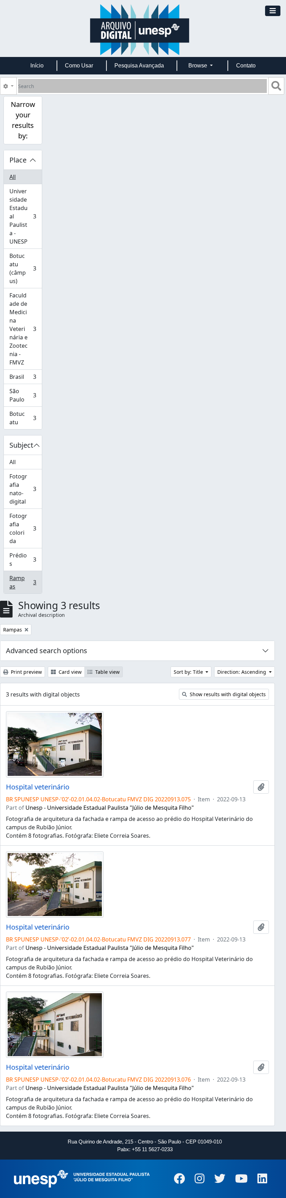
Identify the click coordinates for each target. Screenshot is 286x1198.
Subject (21, 445)
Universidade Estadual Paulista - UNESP (22, 216)
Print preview (25, 672)
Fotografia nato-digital (22, 488)
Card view (69, 672)
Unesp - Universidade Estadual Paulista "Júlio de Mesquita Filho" (109, 807)
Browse (198, 65)
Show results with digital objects (227, 694)
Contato (246, 65)
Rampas (22, 582)
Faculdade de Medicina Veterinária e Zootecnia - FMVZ (22, 328)
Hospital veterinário (37, 787)
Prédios (22, 559)
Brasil (22, 378)
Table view (107, 672)
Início (37, 65)
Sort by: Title (189, 672)
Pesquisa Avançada (139, 65)
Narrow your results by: (23, 120)
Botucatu (22, 418)
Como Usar (79, 65)
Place (18, 160)
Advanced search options (46, 650)
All (12, 177)
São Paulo (22, 395)
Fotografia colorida (22, 528)
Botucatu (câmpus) (22, 268)
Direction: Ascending (242, 672)
